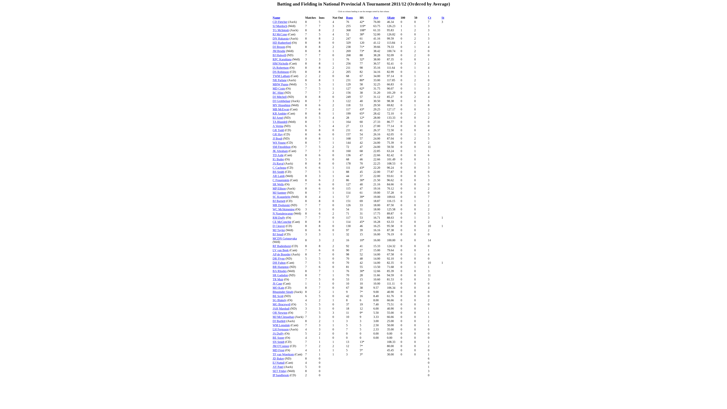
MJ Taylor (279, 230)
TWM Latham (281, 76)
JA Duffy (278, 333)
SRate (391, 17)
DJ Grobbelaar (281, 101)
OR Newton (280, 312)
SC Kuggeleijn (281, 196)
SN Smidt (278, 341)
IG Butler (278, 159)
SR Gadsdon (280, 275)
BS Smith (278, 171)
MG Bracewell (281, 304)
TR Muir (278, 279)
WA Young (279, 142)
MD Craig (279, 88)
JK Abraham (280, 151)
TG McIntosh (281, 30)
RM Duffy (279, 217)
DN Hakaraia (281, 38)
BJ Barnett (279, 201)
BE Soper (278, 337)
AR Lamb (279, 176)
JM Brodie (279, 51)
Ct (429, 17)
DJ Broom (279, 46)
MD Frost (278, 350)
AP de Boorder (282, 254)
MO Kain (278, 287)
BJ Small (278, 234)
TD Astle (278, 155)
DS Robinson (281, 71)
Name (276, 17)
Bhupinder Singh (283, 291)
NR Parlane (280, 80)
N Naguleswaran (283, 213)
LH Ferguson (281, 329)
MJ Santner (279, 192)
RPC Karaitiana (282, 59)
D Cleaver (279, 226)
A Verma (278, 126)
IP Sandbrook (281, 375)
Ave (375, 17)
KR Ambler (280, 113)
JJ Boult (277, 138)
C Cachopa (279, 167)
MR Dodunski (281, 205)
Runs (349, 17)
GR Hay (278, 134)
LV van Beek (281, 250)
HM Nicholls (280, 63)
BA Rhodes (280, 271)
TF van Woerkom (283, 354)
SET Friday (280, 371)
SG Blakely (280, 300)
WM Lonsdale (281, 325)
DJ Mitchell (280, 96)
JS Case (277, 283)
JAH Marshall (281, 308)
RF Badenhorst (282, 246)
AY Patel (278, 366)
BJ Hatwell (279, 55)
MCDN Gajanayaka (285, 238)
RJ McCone (280, 34)
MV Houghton (281, 105)
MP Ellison (279, 188)
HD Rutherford (282, 42)
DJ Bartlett (279, 321)
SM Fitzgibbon (282, 146)
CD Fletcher (280, 21)
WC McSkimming (284, 209)
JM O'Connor (281, 346)
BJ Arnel (278, 117)
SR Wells (278, 184)
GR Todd (278, 130)
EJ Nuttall (279, 362)
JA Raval (278, 163)
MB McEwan (281, 109)
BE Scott (278, 296)
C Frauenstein (281, 180)
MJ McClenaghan (283, 316)
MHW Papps (280, 84)
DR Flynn (279, 258)
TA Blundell (280, 121)
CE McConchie (282, 221)
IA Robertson (281, 67)
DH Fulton (279, 262)
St (443, 17)
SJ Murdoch (280, 26)
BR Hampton (281, 267)
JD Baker (278, 358)
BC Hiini (278, 92)
